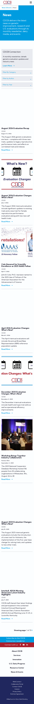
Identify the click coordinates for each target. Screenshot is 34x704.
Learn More (7, 66)
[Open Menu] (31, 2)
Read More (5, 150)
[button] (17, 72)
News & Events (7, 8)
